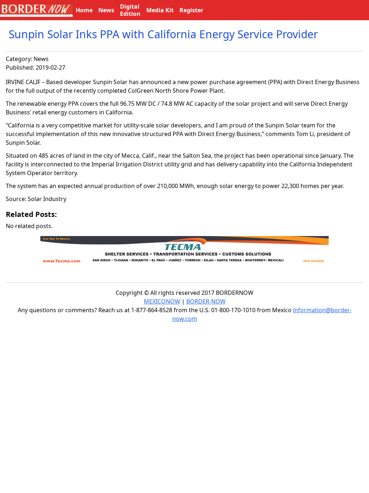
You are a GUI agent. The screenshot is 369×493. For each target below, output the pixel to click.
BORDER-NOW (206, 301)
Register (191, 10)
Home (84, 10)
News (41, 59)
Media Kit (160, 10)
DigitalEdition (130, 10)
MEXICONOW (162, 301)
